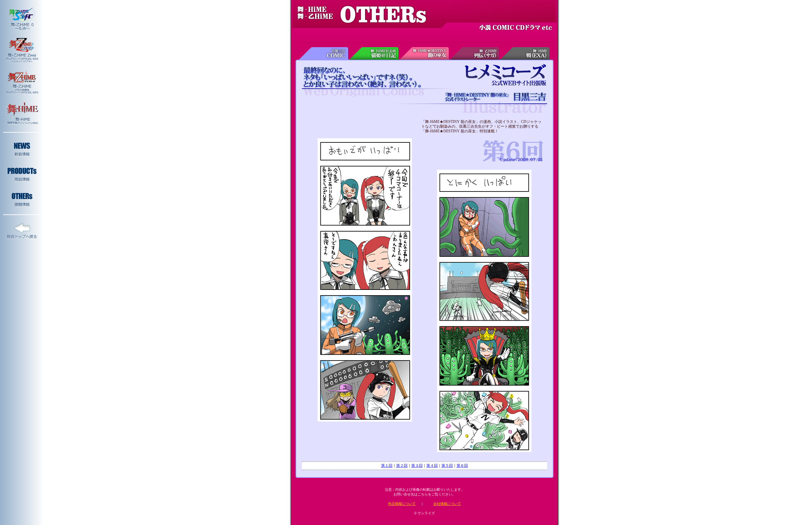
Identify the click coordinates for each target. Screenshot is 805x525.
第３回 (417, 465)
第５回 (447, 465)
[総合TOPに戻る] (22, 230)
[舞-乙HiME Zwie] (22, 50)
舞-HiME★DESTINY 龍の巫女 (424, 53)
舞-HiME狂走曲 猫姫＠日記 (374, 53)
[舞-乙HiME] (22, 81)
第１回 (386, 465)
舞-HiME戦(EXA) (525, 53)
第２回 (402, 465)
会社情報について (447, 504)
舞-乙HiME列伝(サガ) (475, 53)
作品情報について (402, 504)
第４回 (432, 465)
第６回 (462, 465)
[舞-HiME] (22, 113)
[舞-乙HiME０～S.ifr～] (22, 19)
